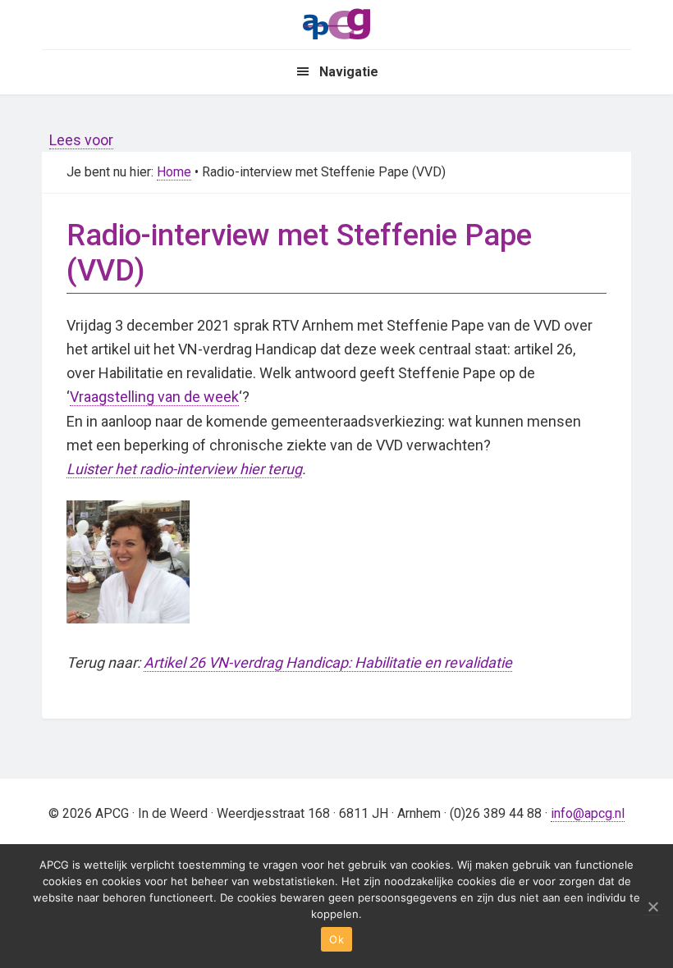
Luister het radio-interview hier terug (184, 468)
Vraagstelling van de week (154, 396)
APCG (336, 23)
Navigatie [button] (348, 72)
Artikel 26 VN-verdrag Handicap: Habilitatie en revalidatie (328, 662)
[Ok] (652, 906)
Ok (336, 939)
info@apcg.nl (588, 813)
